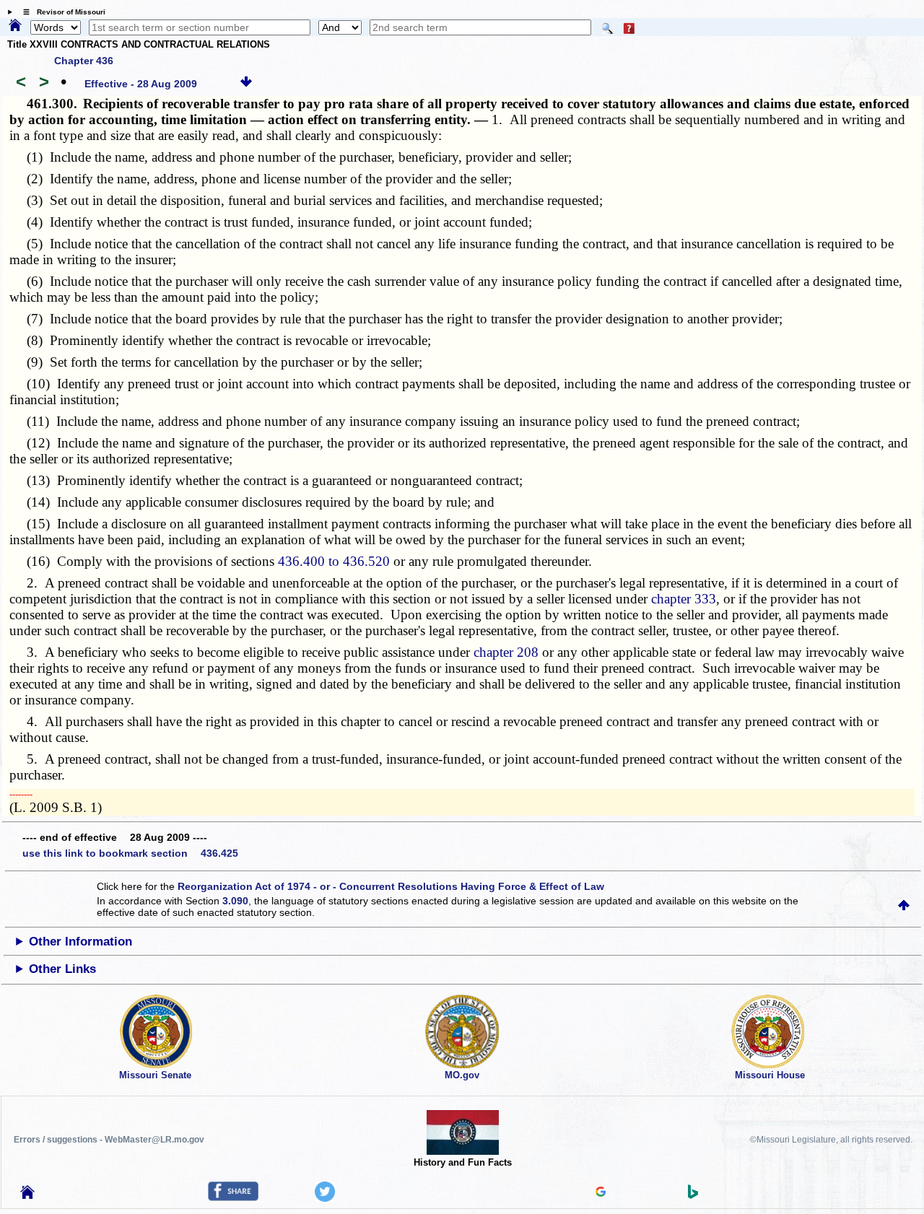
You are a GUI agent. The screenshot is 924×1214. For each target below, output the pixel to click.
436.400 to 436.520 (334, 561)
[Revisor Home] (27, 1195)
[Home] (15, 26)
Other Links (62, 969)
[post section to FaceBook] (233, 1197)
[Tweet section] (325, 1198)
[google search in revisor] (601, 1193)
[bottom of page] (246, 83)
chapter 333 (683, 598)
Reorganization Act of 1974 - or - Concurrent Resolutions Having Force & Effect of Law (391, 886)
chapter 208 (506, 652)
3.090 (235, 901)
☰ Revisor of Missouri (60, 12)
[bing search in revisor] (693, 1195)
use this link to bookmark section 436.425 (130, 853)
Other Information (80, 941)
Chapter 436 (83, 60)
